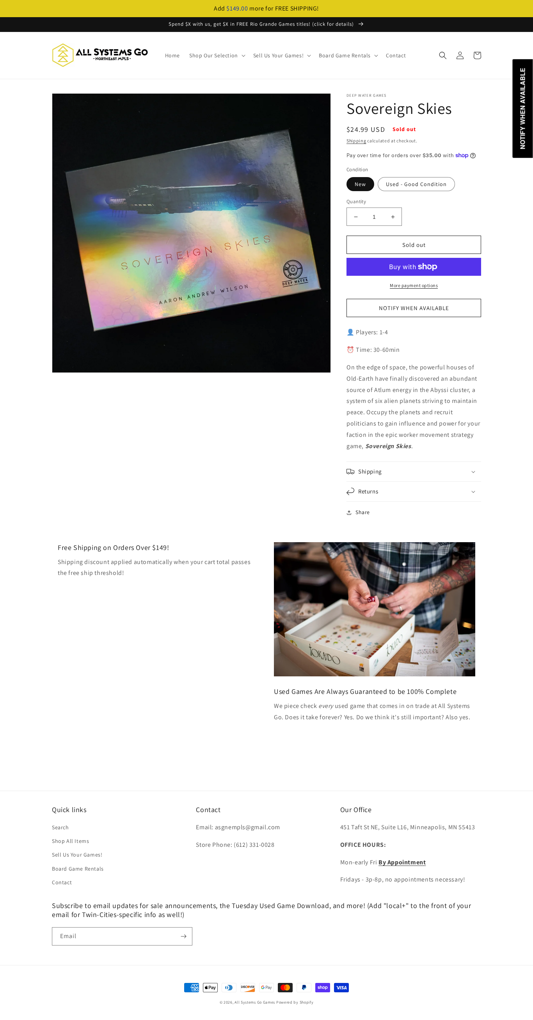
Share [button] (362, 512)
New (360, 184)
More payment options (414, 285)
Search (60, 827)
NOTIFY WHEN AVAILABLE (414, 308)
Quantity (356, 201)
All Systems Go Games (255, 1002)
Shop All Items (70, 840)
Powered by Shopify (295, 1002)
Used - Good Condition (416, 184)
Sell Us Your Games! (77, 854)
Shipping (356, 141)
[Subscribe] (183, 936)
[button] (217, 55)
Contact (62, 882)
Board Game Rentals (78, 868)
